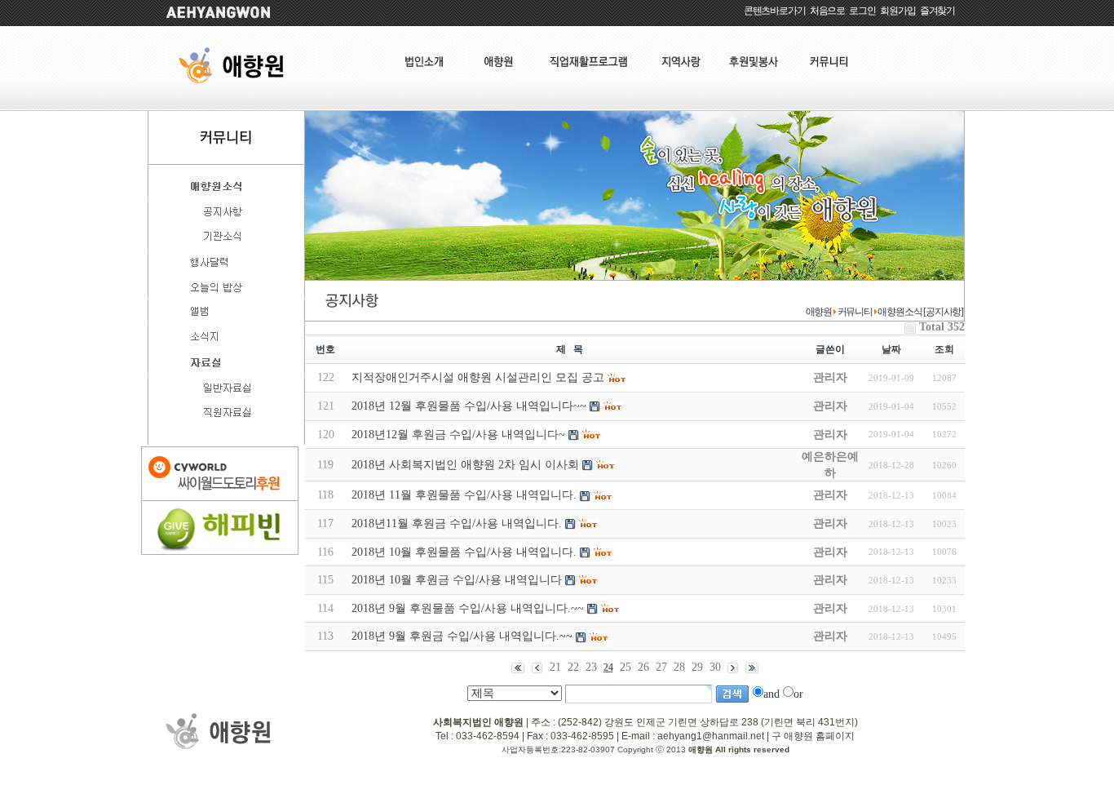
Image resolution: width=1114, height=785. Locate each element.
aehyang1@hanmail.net (710, 736)
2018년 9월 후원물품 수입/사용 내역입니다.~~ (467, 608)
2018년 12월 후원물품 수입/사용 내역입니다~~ (468, 406)
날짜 (891, 349)
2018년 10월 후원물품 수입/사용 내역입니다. (464, 552)
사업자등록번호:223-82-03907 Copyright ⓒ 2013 (595, 749)
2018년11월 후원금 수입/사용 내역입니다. (456, 523)
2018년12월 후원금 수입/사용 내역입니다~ (458, 434)
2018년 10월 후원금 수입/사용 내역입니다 (456, 580)
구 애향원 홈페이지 (813, 736)
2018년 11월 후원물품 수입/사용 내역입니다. (464, 495)
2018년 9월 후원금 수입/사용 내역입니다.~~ (461, 636)
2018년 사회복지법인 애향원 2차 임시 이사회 (465, 465)
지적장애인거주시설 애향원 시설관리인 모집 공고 (477, 377)
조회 (944, 349)
